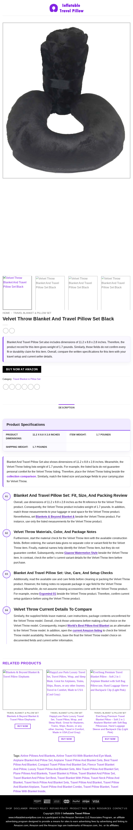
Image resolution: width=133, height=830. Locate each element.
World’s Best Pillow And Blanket (88, 625)
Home (6, 313)
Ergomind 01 (47, 593)
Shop (9, 808)
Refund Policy (59, 808)
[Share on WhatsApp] (6, 387)
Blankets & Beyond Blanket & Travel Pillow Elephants (23, 718)
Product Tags (78, 808)
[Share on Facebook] (12, 387)
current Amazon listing (87, 630)
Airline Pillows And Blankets (37, 755)
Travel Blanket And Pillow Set (96, 773)
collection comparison (21, 476)
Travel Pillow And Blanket (86, 782)
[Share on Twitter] (18, 387)
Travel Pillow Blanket (96, 786)
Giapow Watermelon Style (81, 552)
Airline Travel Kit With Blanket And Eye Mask (83, 755)
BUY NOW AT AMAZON (22, 369)
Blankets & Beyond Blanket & (55, 516)
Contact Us (120, 808)
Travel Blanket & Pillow (63, 773)
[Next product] (5, 330)
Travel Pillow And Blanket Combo (61, 786)
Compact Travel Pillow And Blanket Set (62, 764)
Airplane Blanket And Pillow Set (32, 760)
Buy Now (22, 726)
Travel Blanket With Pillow (73, 777)
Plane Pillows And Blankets (30, 773)
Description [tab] (66, 407)
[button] (5, 7)
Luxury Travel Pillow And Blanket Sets (51, 769)
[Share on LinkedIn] (37, 387)
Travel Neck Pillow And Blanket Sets (46, 782)
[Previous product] (12, 330)
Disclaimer (21, 808)
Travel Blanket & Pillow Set (32, 313)
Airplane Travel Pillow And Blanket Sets (78, 760)
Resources (104, 808)
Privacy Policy (38, 808)
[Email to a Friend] (24, 387)
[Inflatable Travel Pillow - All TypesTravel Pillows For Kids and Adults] (66, 8)
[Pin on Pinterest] (31, 387)
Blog (92, 808)
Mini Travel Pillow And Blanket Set (97, 769)
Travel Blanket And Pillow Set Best (34, 777)
